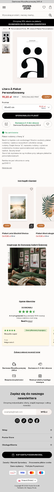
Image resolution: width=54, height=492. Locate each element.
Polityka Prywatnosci (35, 466)
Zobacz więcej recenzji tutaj (27, 352)
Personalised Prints (18, 29)
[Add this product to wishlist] (48, 124)
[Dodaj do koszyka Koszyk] (31, 226)
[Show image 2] (6, 49)
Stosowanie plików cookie (40, 462)
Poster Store (33, 486)
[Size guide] (6, 124)
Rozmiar (5, 102)
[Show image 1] (6, 36)
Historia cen (7, 168)
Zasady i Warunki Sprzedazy (15, 462)
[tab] (44, 7)
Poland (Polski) (27, 480)
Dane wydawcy (16, 466)
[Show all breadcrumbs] (5, 28)
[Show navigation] (4, 7)
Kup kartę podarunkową (29, 455)
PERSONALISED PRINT (30, 97)
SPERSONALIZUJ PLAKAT (27, 116)
